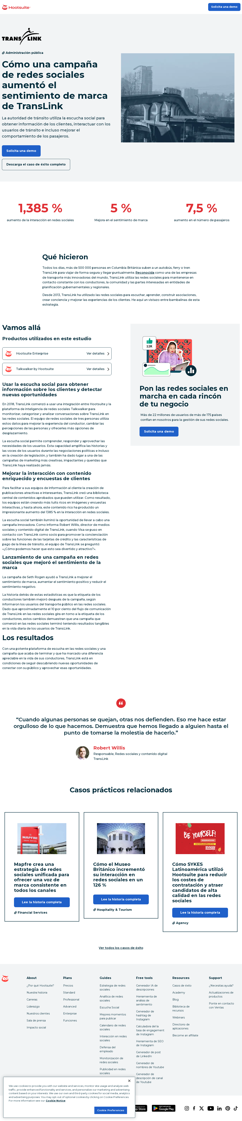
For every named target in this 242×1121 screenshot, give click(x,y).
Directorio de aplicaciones (181, 1026)
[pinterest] (226, 1108)
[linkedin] (218, 1108)
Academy (178, 992)
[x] (200, 1108)
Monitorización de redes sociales (111, 1060)
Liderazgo (33, 1006)
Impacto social (36, 1027)
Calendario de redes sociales (113, 1027)
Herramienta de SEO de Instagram (150, 1043)
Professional (71, 999)
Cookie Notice (55, 1100)
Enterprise (70, 1013)
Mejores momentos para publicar (113, 1016)
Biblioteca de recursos (181, 1008)
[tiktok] (234, 1108)
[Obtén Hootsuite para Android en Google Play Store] (163, 1108)
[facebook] (193, 1108)
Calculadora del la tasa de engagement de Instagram (150, 1030)
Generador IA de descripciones (147, 987)
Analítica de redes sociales (111, 998)
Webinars (178, 1017)
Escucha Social (109, 1007)
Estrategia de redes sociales (112, 987)
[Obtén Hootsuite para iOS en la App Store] (137, 1108)
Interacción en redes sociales (113, 1038)
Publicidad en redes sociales (113, 1071)
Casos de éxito (182, 985)
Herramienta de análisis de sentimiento (146, 1000)
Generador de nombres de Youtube (150, 1065)
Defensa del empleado (108, 1049)
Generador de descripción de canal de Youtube (149, 1078)
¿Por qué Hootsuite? (40, 985)
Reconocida (145, 272)
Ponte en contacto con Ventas (221, 1005)
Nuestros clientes (38, 1013)
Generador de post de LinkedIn (148, 1054)
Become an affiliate (185, 1035)
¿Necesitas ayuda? (221, 985)
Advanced (69, 1006)
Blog (175, 999)
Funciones (70, 1020)
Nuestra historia (37, 992)
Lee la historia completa (42, 902)
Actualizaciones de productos (221, 994)
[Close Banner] (129, 1081)
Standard (69, 992)
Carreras (32, 999)
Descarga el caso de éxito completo (36, 164)
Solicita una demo (224, 6)
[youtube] (209, 1108)
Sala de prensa (36, 1020)
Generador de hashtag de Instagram (145, 1015)
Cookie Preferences (110, 1110)
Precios (68, 985)
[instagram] (186, 1108)
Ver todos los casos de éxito (121, 948)
